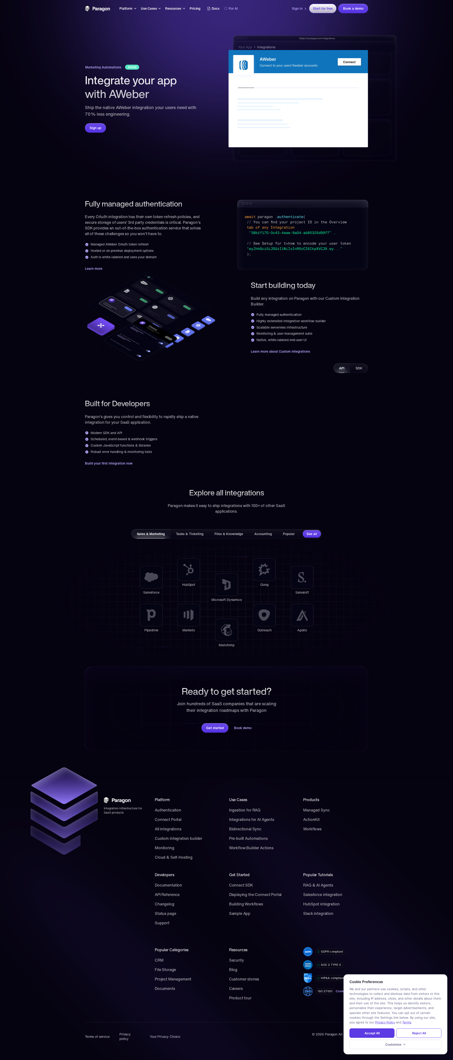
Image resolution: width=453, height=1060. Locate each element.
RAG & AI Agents (318, 885)
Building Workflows (246, 904)
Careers (236, 988)
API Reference (167, 894)
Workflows (312, 829)
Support (162, 923)
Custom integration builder (178, 838)
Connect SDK (241, 885)
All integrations (168, 829)
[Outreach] (264, 615)
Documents (165, 988)
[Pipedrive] (151, 615)
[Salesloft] (302, 577)
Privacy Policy (385, 1022)
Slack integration (318, 913)
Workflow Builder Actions (251, 848)
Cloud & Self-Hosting (174, 857)
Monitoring (164, 848)
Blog (233, 969)
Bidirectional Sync (245, 829)
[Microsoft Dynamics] (226, 584)
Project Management (173, 979)
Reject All (419, 1033)
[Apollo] (302, 615)
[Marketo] (188, 615)
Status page (165, 913)
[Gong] (264, 569)
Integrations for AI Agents (251, 819)
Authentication (168, 810)
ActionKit (311, 819)
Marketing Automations (103, 67)
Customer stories (244, 979)
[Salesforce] (151, 577)
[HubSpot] (188, 569)
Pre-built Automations (248, 838)
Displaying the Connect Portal (255, 894)
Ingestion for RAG (244, 810)
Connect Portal (168, 819)
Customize (393, 1044)
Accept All (372, 1033)
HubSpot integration (321, 904)
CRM (159, 960)
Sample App (240, 913)
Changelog (164, 904)
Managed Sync (316, 810)
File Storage (165, 969)
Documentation (168, 885)
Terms (406, 1022)
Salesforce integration (322, 894)
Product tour (240, 998)
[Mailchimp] (226, 630)
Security (236, 960)
